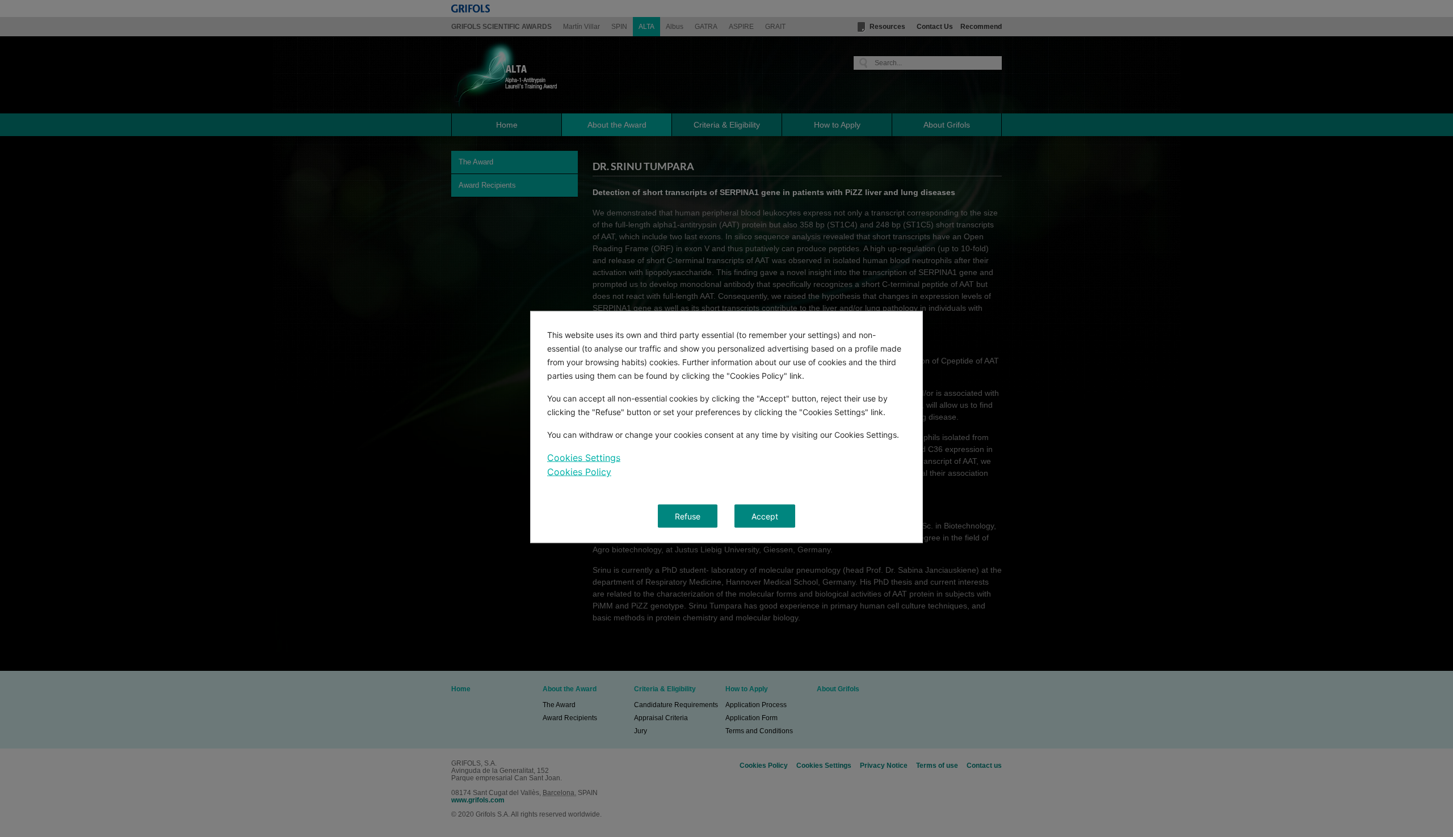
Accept (764, 516)
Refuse (687, 516)
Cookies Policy (579, 471)
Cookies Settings (583, 457)
